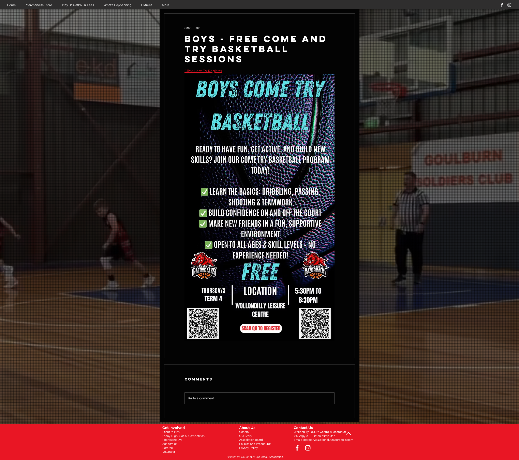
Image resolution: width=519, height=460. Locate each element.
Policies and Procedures (255, 443)
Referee (167, 447)
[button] (80, 5)
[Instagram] (509, 5)
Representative (172, 439)
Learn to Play (171, 431)
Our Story (245, 435)
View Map (328, 435)
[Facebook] (501, 5)
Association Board (251, 439)
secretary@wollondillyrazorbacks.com (328, 439)
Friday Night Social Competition (183, 435)
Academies (169, 443)
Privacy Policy (248, 447)
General (244, 431)
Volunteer (168, 451)
